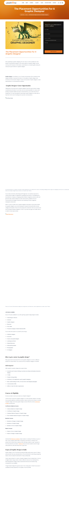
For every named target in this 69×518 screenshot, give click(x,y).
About (27, 2)
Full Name (46, 29)
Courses (31, 2)
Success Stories (48, 2)
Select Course (47, 38)
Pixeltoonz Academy (15, 439)
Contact (54, 2)
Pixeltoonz (20, 443)
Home (23, 2)
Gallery (36, 2)
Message (46, 42)
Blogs (42, 2)
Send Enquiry (53, 51)
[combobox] (53, 40)
